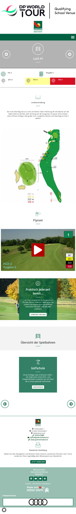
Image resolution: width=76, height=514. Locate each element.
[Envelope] (40, 479)
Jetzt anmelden (38, 462)
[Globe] (45, 479)
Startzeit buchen (38, 314)
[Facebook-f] (31, 479)
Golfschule (38, 387)
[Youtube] (36, 479)
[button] (73, 37)
